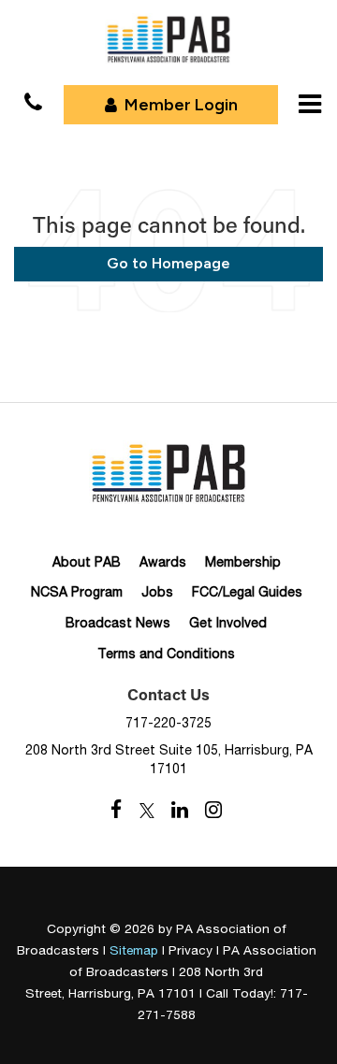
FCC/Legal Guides (247, 591)
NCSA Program (77, 591)
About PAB (86, 561)
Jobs (157, 591)
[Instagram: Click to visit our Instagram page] (213, 810)
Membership (243, 561)
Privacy (190, 949)
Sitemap (134, 949)
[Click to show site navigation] (310, 104)
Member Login (181, 104)
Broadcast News (118, 622)
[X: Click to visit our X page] (146, 810)
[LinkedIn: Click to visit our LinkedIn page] (179, 810)
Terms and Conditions (166, 653)
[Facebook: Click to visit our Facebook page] (116, 810)
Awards (162, 561)
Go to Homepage (168, 263)
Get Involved (228, 622)
